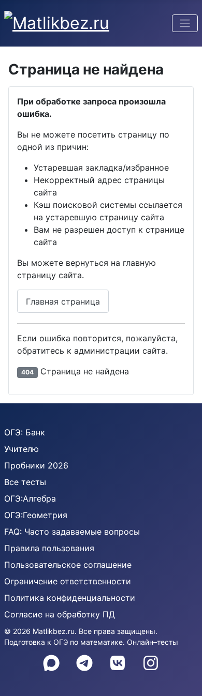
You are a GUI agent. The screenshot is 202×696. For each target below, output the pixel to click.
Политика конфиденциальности (69, 598)
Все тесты (25, 482)
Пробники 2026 (36, 465)
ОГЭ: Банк (24, 432)
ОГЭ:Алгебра (30, 498)
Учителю (21, 449)
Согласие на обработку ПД (59, 614)
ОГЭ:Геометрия (35, 515)
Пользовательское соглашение (68, 564)
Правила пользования (49, 548)
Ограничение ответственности (67, 581)
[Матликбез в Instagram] (150, 662)
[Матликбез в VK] (117, 662)
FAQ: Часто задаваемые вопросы (72, 531)
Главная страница (63, 301)
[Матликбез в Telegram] (84, 662)
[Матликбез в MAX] (51, 662)
